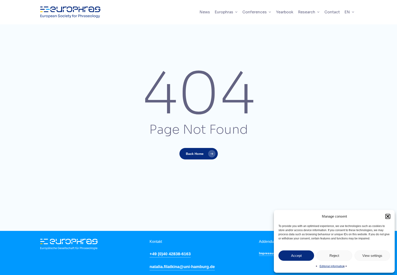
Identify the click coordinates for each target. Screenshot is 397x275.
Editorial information (332, 266)
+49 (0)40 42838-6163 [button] (170, 254)
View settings (372, 256)
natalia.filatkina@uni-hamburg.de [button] (182, 266)
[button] (388, 216)
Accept (296, 256)
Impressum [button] (267, 253)
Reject (334, 256)
